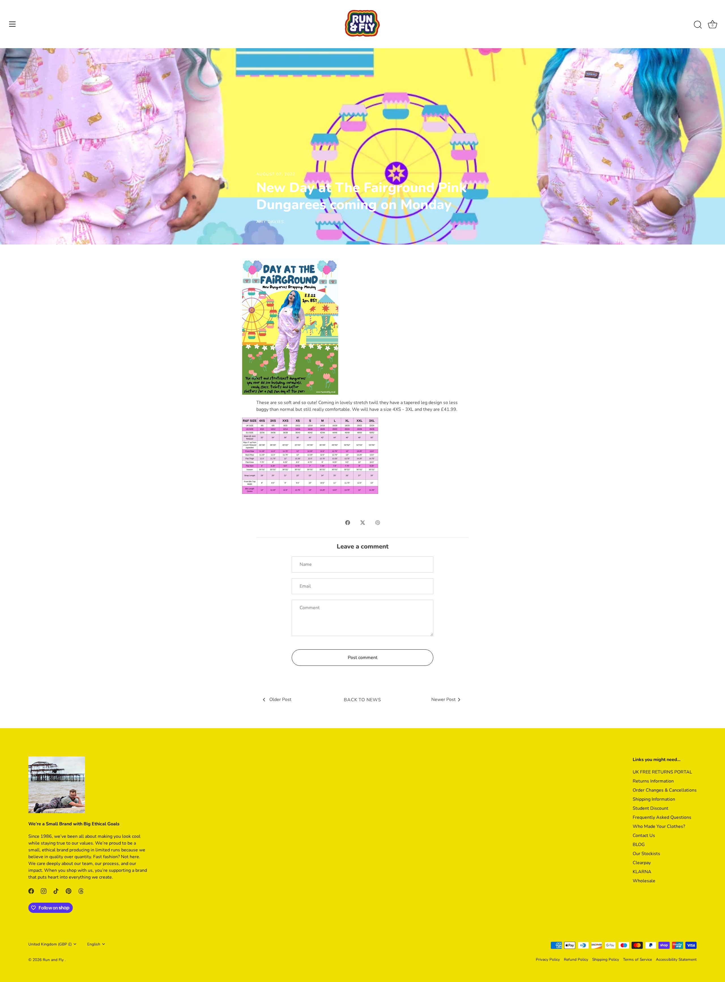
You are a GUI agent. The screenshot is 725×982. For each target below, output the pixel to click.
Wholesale (644, 881)
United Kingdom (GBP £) (50, 944)
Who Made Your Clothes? (659, 826)
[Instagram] (43, 891)
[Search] (698, 25)
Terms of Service (637, 959)
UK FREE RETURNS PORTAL (662, 772)
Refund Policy (576, 959)
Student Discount (650, 808)
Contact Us (644, 835)
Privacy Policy (548, 959)
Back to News (362, 700)
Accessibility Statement (676, 959)
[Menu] (12, 24)
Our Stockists (646, 854)
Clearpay (642, 863)
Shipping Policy (605, 959)
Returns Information (653, 781)
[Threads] (81, 891)
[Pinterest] (68, 891)
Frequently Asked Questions (662, 817)
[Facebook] (31, 891)
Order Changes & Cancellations (665, 790)
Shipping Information (654, 799)
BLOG (639, 844)
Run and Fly (54, 959)
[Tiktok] (56, 891)
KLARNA (642, 872)
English (93, 944)
